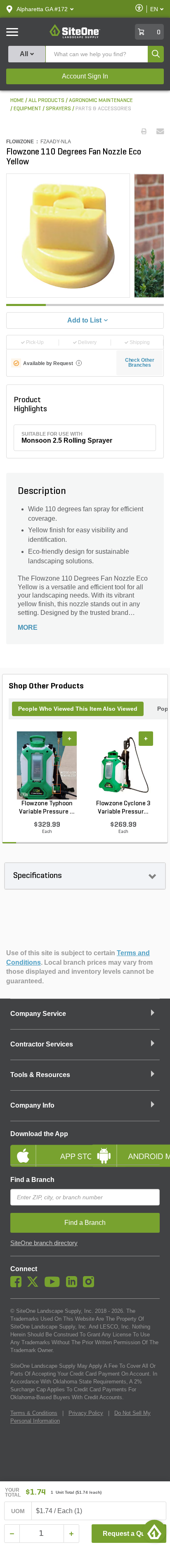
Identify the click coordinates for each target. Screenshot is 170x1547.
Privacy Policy (85, 1413)
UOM (18, 1511)
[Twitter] (34, 1285)
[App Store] (44, 1149)
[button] (42, 9)
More (28, 627)
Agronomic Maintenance (101, 100)
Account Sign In (85, 76)
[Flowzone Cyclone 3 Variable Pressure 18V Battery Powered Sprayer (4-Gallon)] (123, 765)
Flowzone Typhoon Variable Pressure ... (47, 807)
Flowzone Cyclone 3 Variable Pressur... (123, 807)
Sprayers (58, 109)
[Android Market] (125, 1149)
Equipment (27, 109)
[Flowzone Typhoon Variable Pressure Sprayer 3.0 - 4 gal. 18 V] (47, 765)
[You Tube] (54, 1285)
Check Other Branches (139, 362)
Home (17, 100)
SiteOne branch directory (44, 1243)
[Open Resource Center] (154, 1531)
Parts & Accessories (103, 109)
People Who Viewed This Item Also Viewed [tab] (77, 708)
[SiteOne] (75, 37)
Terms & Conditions (33, 1413)
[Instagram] (90, 1285)
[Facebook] (18, 1285)
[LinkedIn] (73, 1285)
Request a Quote (129, 1533)
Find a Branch (32, 1179)
